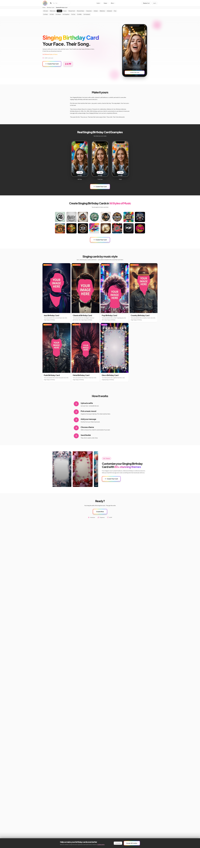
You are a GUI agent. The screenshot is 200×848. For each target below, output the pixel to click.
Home (43, 7)
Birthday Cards (50, 7)
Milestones (52, 11)
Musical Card (72, 11)
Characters (89, 11)
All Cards (45, 11)
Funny (64, 11)
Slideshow (102, 11)
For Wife (79, 14)
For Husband (87, 14)
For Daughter (66, 14)
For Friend (58, 14)
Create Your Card (53, 64)
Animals (96, 11)
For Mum (45, 14)
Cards (98, 3)
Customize (118, 843)
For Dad (52, 14)
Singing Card (146, 3)
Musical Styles (80, 11)
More (112, 3)
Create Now (100, 511)
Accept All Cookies (131, 843)
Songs (105, 3)
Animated (109, 11)
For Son (73, 14)
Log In (154, 3)
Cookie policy (101, 844)
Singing (59, 11)
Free (115, 11)
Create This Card (134, 72)
